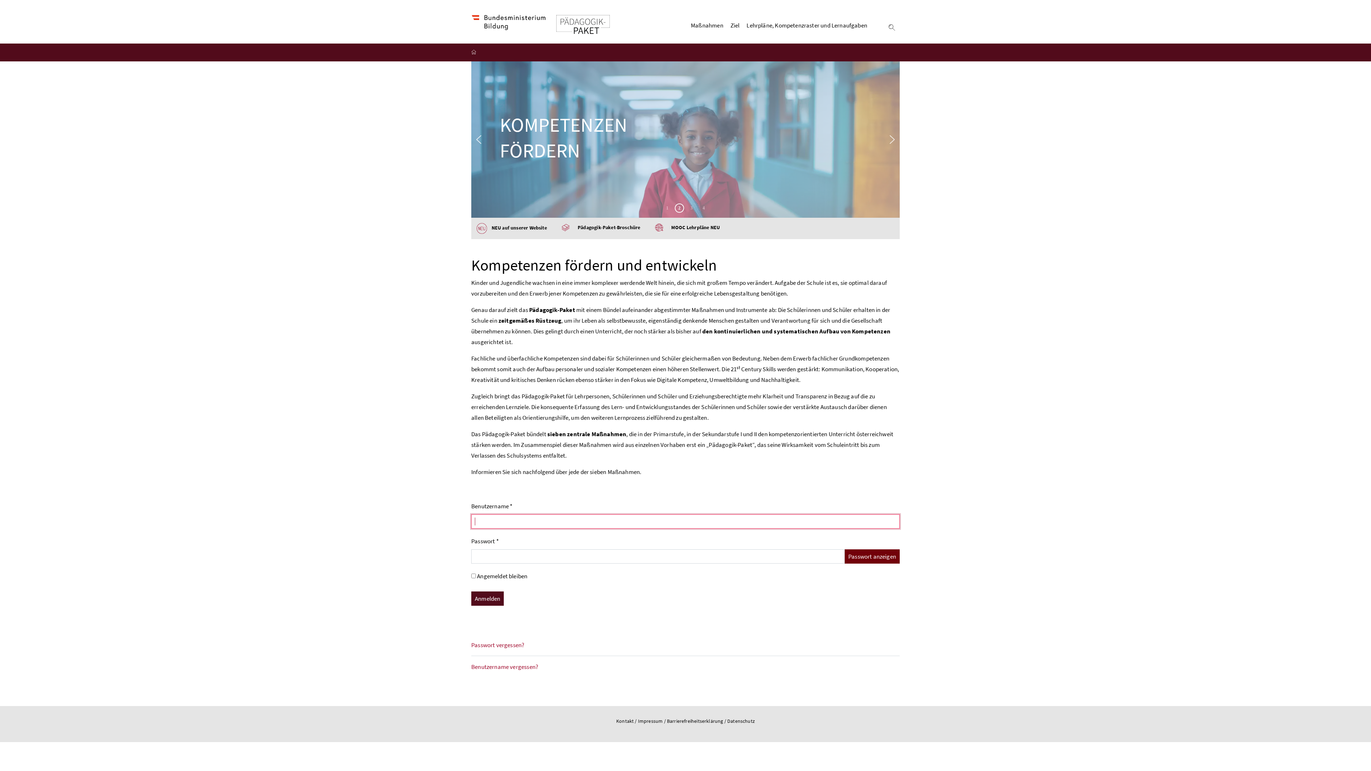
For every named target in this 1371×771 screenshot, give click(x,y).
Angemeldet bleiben (502, 576)
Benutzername (491, 506)
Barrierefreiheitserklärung (695, 721)
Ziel (735, 25)
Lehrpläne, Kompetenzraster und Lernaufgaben (807, 25)
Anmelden (487, 599)
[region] (685, 139)
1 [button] (667, 208)
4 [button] (704, 208)
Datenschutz (741, 721)
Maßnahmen (707, 25)
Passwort (485, 541)
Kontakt (625, 721)
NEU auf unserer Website (517, 228)
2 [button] (679, 208)
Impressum (651, 721)
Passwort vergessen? (497, 645)
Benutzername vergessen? (504, 667)
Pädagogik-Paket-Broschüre (609, 227)
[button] (478, 139)
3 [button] (691, 208)
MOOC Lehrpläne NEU (695, 227)
